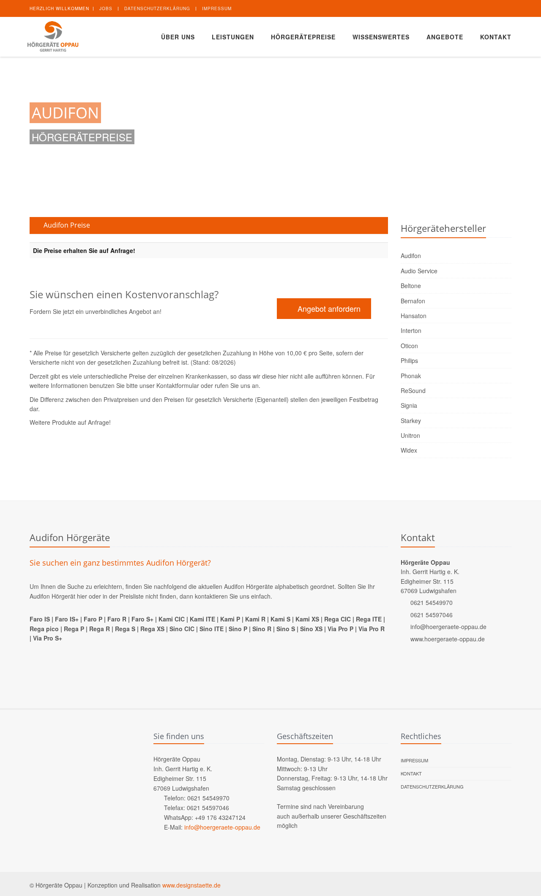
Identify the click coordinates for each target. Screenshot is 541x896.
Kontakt (495, 37)
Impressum (217, 8)
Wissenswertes (381, 37)
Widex (409, 450)
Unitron (410, 435)
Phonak (411, 375)
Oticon (409, 345)
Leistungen (233, 37)
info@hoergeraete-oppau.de (448, 626)
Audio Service (419, 271)
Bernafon (413, 301)
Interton (411, 330)
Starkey (411, 420)
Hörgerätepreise (303, 37)
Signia (409, 405)
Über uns (178, 37)
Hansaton (413, 315)
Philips (409, 360)
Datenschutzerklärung (157, 8)
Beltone (411, 285)
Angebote (444, 37)
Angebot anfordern (328, 308)
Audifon (411, 255)
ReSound (413, 390)
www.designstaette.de (191, 885)
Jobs (105, 8)
